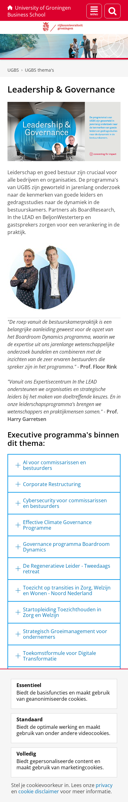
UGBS (13, 70)
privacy (104, 785)
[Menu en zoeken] (94, 11)
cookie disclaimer (38, 791)
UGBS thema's (39, 70)
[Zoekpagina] (112, 11)
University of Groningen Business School (39, 11)
